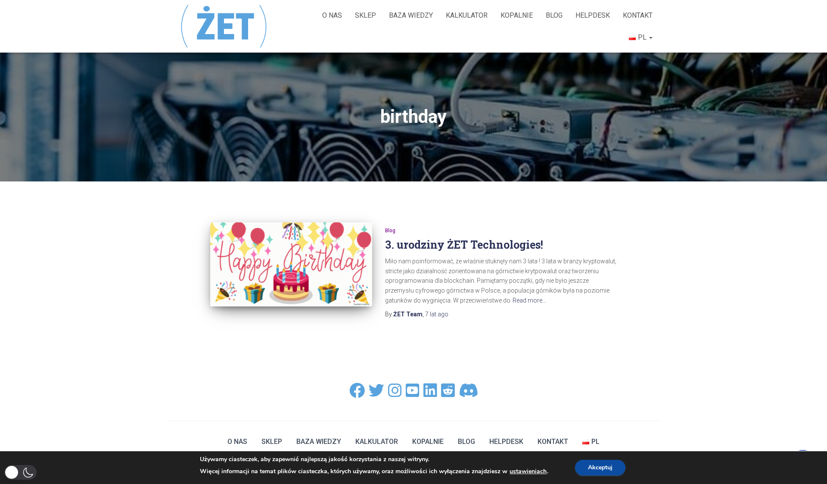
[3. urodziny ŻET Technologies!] (291, 264)
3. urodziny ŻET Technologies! (464, 244)
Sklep (365, 15)
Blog (554, 15)
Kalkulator (467, 15)
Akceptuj (600, 467)
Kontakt (638, 15)
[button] (20, 472)
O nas (332, 15)
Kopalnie (517, 15)
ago (436, 314)
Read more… (529, 300)
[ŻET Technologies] (225, 26)
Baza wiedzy (411, 15)
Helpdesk (592, 15)
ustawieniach (528, 471)
